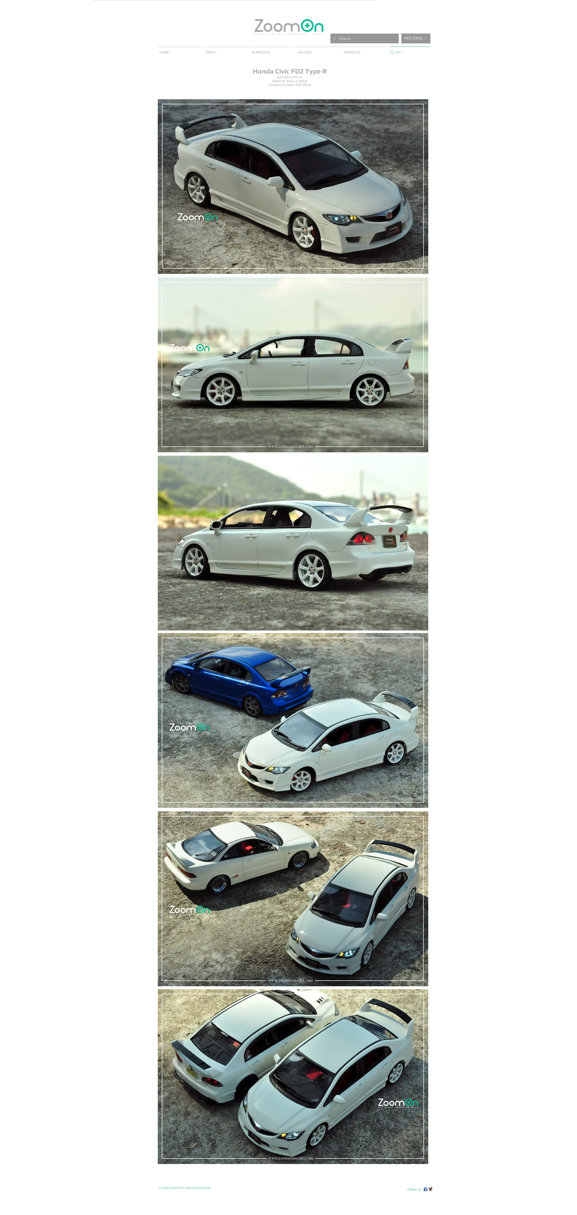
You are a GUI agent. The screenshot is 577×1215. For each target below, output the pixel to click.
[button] (415, 38)
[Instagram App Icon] (430, 1189)
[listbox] (415, 38)
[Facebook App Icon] (425, 1189)
